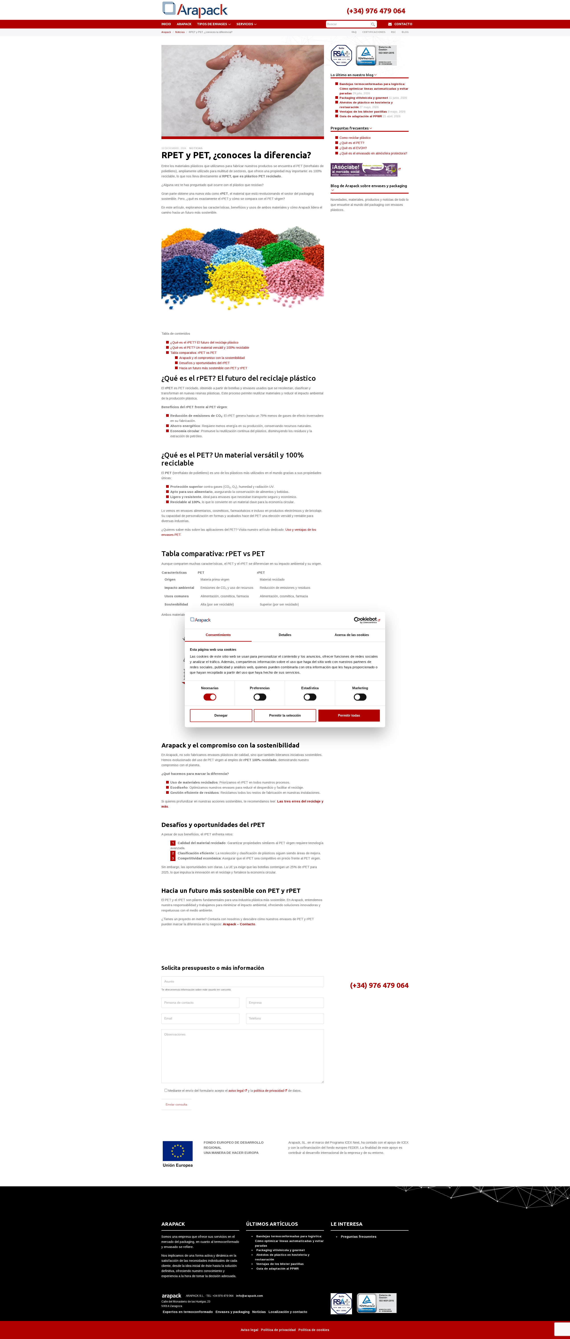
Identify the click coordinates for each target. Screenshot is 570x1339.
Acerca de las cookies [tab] (352, 635)
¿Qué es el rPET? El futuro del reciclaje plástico (204, 342)
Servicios (244, 24)
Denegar (221, 715)
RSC (393, 32)
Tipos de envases (212, 24)
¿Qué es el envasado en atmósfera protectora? (373, 153)
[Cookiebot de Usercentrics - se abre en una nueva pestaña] (360, 620)
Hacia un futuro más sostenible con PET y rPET (213, 368)
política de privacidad (269, 1090)
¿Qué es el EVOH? (353, 148)
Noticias (180, 32)
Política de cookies (313, 1330)
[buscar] (374, 24)
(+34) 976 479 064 (376, 11)
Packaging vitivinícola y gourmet (364, 97)
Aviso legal (249, 1330)
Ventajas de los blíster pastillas (363, 111)
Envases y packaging (233, 1312)
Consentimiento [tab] (218, 635)
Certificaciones (373, 32)
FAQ (354, 32)
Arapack (184, 24)
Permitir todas (349, 715)
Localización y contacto (288, 1312)
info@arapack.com (250, 1295)
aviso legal (236, 1090)
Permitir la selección (285, 715)
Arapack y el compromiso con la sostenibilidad (212, 358)
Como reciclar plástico (355, 138)
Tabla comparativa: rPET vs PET (193, 353)
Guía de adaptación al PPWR (361, 116)
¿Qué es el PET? (352, 143)
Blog (405, 32)
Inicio (166, 24)
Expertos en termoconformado (188, 1312)
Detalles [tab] (285, 635)
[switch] (260, 697)
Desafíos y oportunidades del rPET (204, 363)
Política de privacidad (278, 1330)
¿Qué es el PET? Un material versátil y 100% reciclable (209, 347)
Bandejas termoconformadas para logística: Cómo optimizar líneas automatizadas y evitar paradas (374, 88)
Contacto (403, 24)
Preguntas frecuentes (359, 1236)
